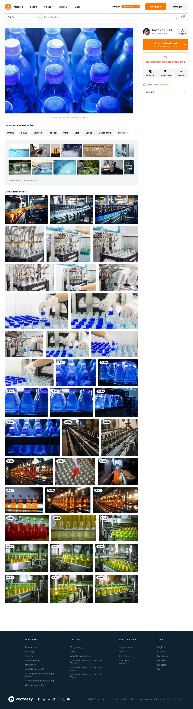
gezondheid (105, 132)
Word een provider (124, 661)
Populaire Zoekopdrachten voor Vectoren (86, 661)
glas (77, 132)
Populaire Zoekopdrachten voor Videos (86, 675)
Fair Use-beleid (175, 699)
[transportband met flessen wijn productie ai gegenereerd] (80, 437)
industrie (123, 132)
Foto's (33, 6)
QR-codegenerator (34, 685)
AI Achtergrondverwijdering (39, 680)
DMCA (73, 651)
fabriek (53, 132)
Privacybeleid (160, 699)
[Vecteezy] (8, 7)
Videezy (29, 655)
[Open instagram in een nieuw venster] (44, 699)
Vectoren (18, 6)
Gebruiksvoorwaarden (141, 699)
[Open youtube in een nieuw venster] (68, 699)
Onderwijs (30, 664)
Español (161, 651)
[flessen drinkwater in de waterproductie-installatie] (26, 402)
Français (161, 664)
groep (89, 132)
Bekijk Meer (129, 167)
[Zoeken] (175, 17)
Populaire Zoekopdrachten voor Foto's (86, 668)
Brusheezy (30, 647)
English (161, 647)
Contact (123, 651)
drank (10, 132)
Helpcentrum (125, 647)
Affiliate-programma (80, 655)
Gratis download (165, 44)
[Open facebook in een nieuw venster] (39, 699)
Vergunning (76, 647)
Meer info (150, 92)
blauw (23, 132)
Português (162, 655)
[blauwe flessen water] (71, 402)
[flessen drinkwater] (118, 372)
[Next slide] (133, 132)
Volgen (182, 33)
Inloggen (177, 6)
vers (65, 132)
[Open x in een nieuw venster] (63, 699)
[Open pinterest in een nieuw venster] (53, 699)
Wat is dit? (164, 84)
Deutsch (161, 660)
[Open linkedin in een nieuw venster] (49, 699)
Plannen (116, 6)
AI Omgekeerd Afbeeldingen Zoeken (39, 675)
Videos (47, 6)
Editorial (62, 6)
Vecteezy (29, 651)
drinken (38, 132)
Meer (77, 6)
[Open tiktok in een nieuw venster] (58, 699)
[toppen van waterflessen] (76, 372)
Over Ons (124, 655)
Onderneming (32, 660)
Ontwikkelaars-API (34, 669)
